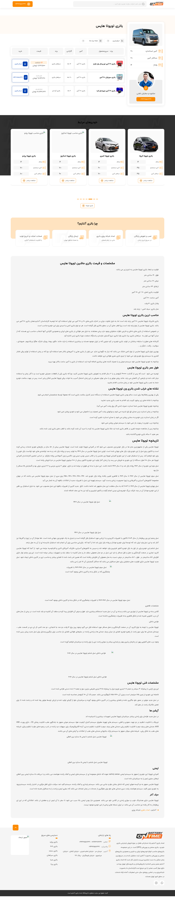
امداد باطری (145, 810)
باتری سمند (53, 851)
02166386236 (97, 842)
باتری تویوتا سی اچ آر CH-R (29, 166)
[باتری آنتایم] (156, 4)
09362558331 (145, 99)
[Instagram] (156, 883)
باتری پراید (54, 842)
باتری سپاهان (52, 855)
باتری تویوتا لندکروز (107, 156)
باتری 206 (54, 846)
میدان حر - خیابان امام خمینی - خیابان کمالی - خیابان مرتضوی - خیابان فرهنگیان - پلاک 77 (82, 853)
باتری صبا (54, 860)
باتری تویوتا (89, 206)
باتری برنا (54, 864)
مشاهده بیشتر (147, 181)
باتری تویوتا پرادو (68, 156)
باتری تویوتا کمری (146, 156)
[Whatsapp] (162, 883)
